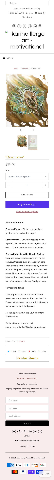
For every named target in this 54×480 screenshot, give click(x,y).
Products (25, 68)
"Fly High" (21, 341)
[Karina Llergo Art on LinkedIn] (35, 26)
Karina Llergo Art (22, 458)
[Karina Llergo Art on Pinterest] (24, 26)
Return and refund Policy (27, 8)
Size (7, 170)
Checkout (27, 17)
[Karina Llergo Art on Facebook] (19, 26)
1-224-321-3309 (16, 13)
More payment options (27, 211)
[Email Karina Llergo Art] (40, 26)
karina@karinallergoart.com (32, 327)
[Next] (32, 130)
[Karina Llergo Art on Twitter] (14, 26)
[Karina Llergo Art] (27, 41)
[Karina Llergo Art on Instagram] (30, 26)
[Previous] (21, 130)
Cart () (41, 13)
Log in (29, 13)
